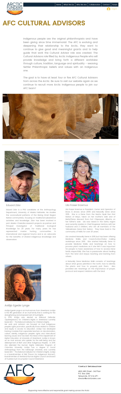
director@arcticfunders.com (89, 378)
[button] (68, 5)
